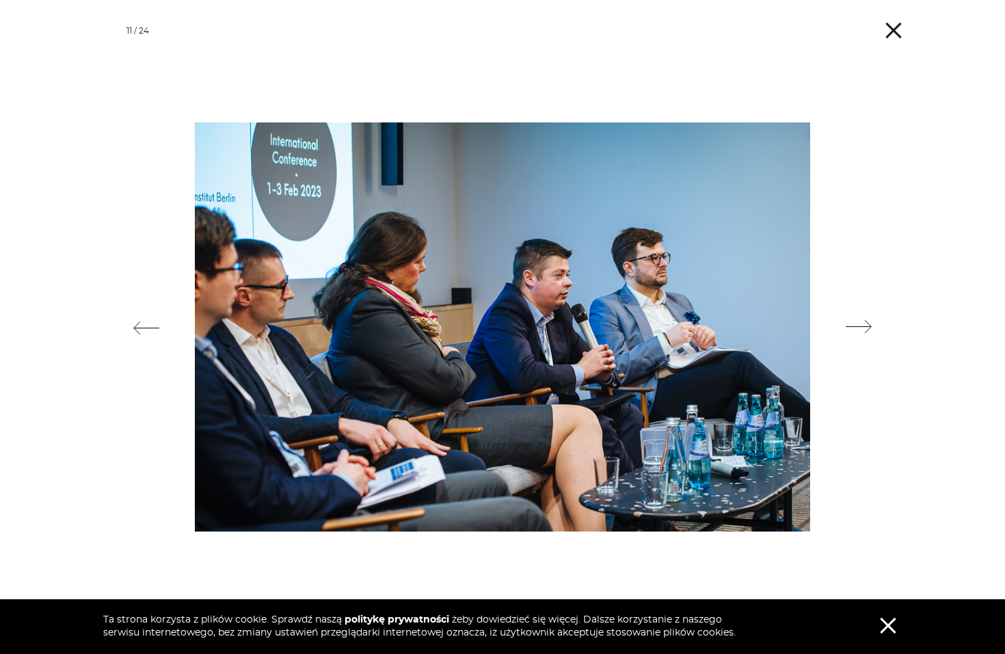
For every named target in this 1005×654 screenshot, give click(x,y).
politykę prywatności (397, 620)
